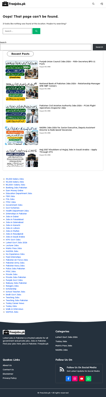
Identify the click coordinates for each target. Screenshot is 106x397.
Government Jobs (14, 205)
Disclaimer (8, 374)
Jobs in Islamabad (14, 222)
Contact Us (8, 369)
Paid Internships (13, 257)
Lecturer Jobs (12, 245)
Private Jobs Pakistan (16, 277)
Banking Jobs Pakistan (16, 187)
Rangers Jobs (12, 286)
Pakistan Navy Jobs (15, 265)
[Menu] (101, 4)
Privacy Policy (9, 378)
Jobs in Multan (12, 231)
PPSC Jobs (11, 271)
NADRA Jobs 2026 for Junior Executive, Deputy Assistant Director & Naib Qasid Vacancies (67, 128)
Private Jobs (11, 274)
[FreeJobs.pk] (13, 4)
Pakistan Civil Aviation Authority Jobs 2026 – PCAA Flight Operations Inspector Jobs (67, 106)
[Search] (36, 31)
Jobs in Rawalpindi (14, 234)
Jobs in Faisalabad (14, 219)
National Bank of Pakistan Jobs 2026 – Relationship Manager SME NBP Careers (69, 84)
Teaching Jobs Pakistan (17, 300)
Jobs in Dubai (12, 216)
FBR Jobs (10, 196)
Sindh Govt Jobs (13, 294)
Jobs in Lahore (13, 228)
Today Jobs (11, 306)
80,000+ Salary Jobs (15, 184)
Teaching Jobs (12, 297)
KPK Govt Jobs (13, 239)
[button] (93, 4)
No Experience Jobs (15, 254)
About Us (7, 365)
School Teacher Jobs (15, 291)
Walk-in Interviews (14, 309)
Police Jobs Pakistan (15, 268)
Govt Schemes (12, 208)
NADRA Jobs (12, 251)
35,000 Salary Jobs (15, 179)
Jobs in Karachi (13, 225)
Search (3, 42)
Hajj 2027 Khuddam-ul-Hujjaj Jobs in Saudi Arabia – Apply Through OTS (68, 150)
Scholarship (11, 289)
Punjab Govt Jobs (14, 280)
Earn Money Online (14, 190)
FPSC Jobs (11, 202)
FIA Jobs (10, 199)
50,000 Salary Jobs (15, 182)
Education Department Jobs (19, 193)
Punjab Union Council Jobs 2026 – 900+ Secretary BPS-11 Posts (67, 62)
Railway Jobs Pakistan (16, 283)
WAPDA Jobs (12, 312)
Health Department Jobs (17, 211)
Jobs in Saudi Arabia (15, 237)
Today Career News (15, 303)
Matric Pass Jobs (14, 248)
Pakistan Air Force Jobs (17, 260)
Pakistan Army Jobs (15, 263)
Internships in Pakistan (16, 213)
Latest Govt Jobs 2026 (16, 242)
